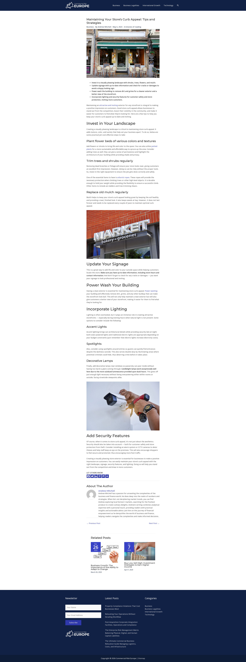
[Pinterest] (99, 476)
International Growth (153, 612)
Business (90, 27)
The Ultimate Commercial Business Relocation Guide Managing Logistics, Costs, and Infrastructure (120, 644)
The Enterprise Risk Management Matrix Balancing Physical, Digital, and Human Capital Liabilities (122, 633)
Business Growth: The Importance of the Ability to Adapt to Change (104, 567)
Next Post (154, 523)
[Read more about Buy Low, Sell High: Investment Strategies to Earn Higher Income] (139, 551)
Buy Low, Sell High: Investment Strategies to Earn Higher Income (139, 565)
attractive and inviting (108, 105)
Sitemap (141, 658)
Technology (149, 614)
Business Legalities (153, 609)
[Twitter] (92, 476)
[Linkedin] (96, 476)
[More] (107, 476)
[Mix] (103, 476)
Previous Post (93, 523)
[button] (178, 5)
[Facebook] (88, 476)
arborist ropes (123, 177)
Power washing (151, 291)
